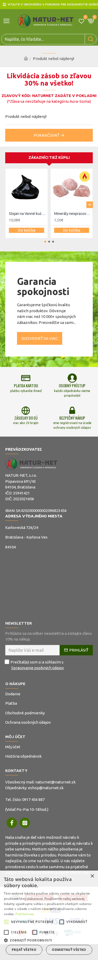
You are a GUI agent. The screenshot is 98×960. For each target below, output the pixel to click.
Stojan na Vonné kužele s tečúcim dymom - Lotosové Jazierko (27, 214)
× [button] (92, 876)
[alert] (49, 915)
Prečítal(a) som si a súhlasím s (37, 665)
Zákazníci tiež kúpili (49, 157)
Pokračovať (46, 135)
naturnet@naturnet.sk (55, 782)
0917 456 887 (33, 799)
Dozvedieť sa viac (39, 338)
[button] (8, 204)
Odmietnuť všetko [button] (69, 949)
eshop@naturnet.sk (46, 788)
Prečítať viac (24, 914)
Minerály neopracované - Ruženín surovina (72, 214)
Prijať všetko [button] (24, 949)
